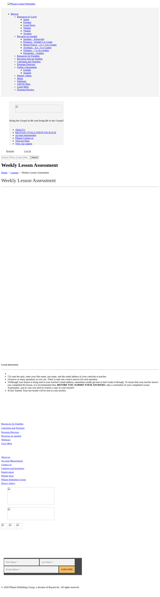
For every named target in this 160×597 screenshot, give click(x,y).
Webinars (5, 439)
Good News (29, 25)
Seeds (26, 19)
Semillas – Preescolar (33, 39)
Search (34, 157)
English (27, 70)
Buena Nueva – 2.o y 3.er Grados (40, 44)
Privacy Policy (8, 483)
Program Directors (10, 432)
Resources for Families (12, 424)
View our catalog (23, 143)
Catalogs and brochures (12, 468)
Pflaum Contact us (24, 138)
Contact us (6, 464)
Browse (14, 14)
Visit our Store (22, 141)
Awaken (27, 33)
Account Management (12, 461)
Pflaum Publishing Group (13, 479)
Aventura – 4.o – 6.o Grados (37, 47)
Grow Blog (6, 443)
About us (5, 457)
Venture (27, 28)
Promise (27, 22)
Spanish (27, 72)
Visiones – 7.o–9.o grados (36, 50)
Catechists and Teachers (13, 428)
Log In (27, 151)
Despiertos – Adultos (33, 53)
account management (25, 135)
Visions (27, 30)
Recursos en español (11, 436)
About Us (20, 129)
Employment (7, 472)
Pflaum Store (7, 476)
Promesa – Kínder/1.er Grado (37, 42)
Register (10, 151)
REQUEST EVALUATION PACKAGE (35, 132)
